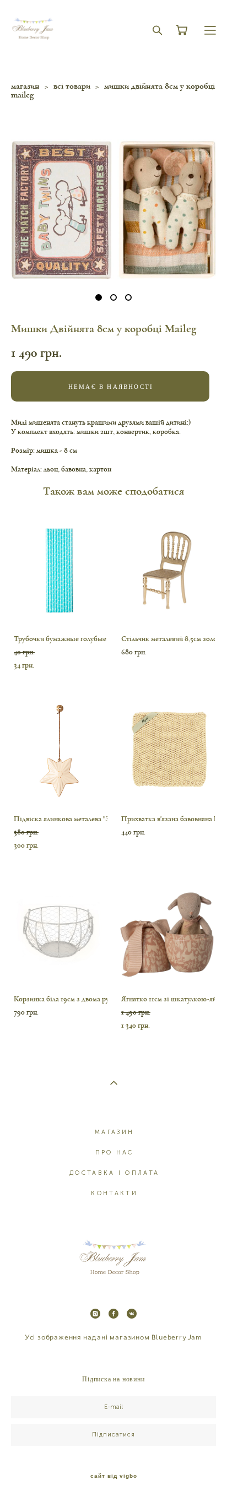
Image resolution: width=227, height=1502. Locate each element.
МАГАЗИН (114, 1132)
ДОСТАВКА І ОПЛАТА (114, 1172)
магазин (25, 86)
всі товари (71, 86)
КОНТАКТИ (114, 1193)
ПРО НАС (114, 1152)
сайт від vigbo (113, 1476)
